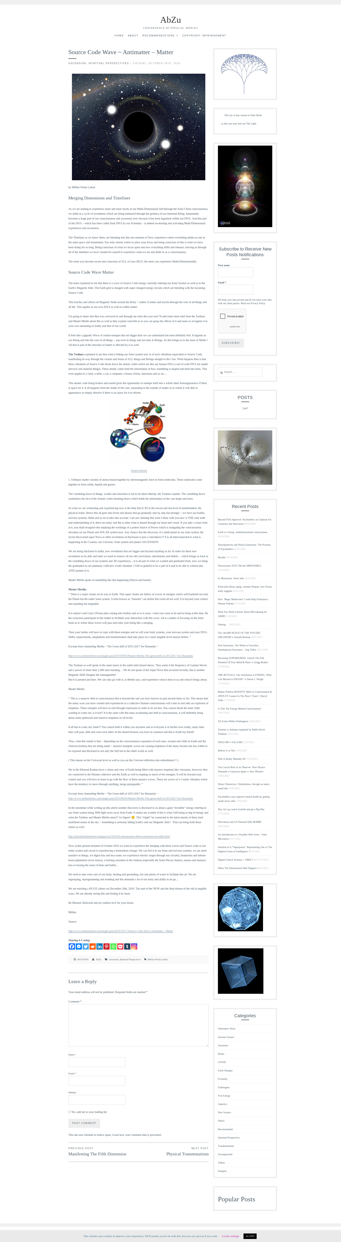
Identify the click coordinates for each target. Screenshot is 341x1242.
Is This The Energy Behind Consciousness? (239, 708)
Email (72, 1073)
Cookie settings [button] (230, 1236)
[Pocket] (120, 946)
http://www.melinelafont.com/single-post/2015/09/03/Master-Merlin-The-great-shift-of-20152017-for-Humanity (130, 655)
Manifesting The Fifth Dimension (97, 1151)
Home (119, 35)
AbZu (170, 20)
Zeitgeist (222, 1171)
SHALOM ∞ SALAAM (230, 742)
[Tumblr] (127, 946)
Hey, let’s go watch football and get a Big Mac (241, 809)
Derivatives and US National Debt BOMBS (239, 822)
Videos (221, 1162)
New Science (224, 1112)
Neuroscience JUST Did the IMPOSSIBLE (239, 565)
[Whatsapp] (113, 946)
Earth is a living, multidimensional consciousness (242, 532)
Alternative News (226, 1028)
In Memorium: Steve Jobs (231, 578)
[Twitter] (86, 946)
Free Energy (224, 1095)
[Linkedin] (99, 946)
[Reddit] (93, 946)
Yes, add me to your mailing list (89, 1111)
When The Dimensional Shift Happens (237, 868)
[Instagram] (134, 946)
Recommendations (158, 35)
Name (72, 1054)
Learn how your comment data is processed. (137, 1134)
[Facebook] (72, 946)
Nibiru (221, 1120)
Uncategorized (225, 1154)
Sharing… (223, 624)
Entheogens (223, 1087)
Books (221, 1054)
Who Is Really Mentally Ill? (232, 759)
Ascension (77, 63)
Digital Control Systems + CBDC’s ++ (237, 859)
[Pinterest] (106, 946)
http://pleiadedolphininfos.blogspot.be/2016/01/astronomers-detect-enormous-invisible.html (119, 836)
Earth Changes (225, 1070)
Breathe (222, 557)
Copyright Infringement (204, 35)
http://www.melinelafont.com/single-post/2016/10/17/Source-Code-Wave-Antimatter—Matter (120, 931)
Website (72, 1092)
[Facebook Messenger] (79, 946)
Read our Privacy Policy (253, 303)
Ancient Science (226, 1037)
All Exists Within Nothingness (233, 721)
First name (224, 265)
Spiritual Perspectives (108, 63)
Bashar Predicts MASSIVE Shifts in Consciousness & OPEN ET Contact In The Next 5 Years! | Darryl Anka (245, 696)
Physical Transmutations (187, 1151)
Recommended (225, 1129)
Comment (75, 1001)
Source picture (139, 470)
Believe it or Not (226, 750)
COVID (222, 1062)
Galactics (222, 1104)
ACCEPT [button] (250, 1236)
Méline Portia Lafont (158, 959)
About (133, 35)
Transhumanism (226, 1146)
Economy (223, 1079)
